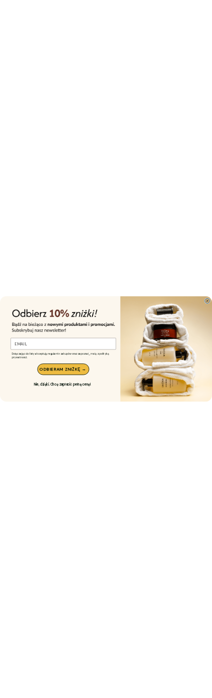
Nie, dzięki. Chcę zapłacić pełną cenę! (62, 384)
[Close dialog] (207, 301)
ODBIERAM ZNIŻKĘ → (63, 369)
